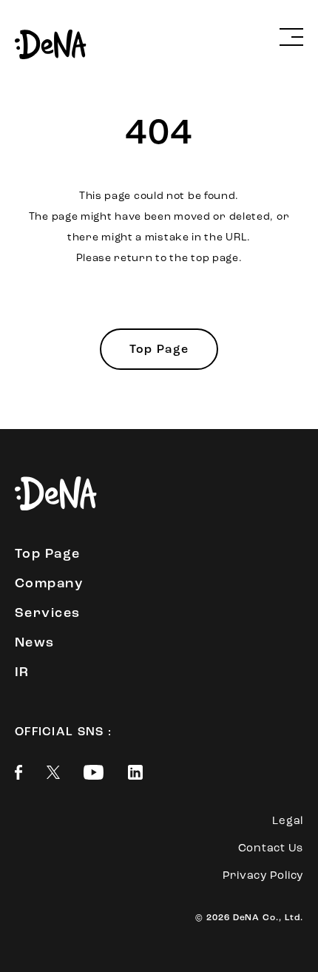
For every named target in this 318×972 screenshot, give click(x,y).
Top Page (159, 350)
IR (22, 673)
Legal (287, 821)
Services (48, 614)
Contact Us (271, 848)
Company (49, 584)
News (35, 643)
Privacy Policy (263, 876)
